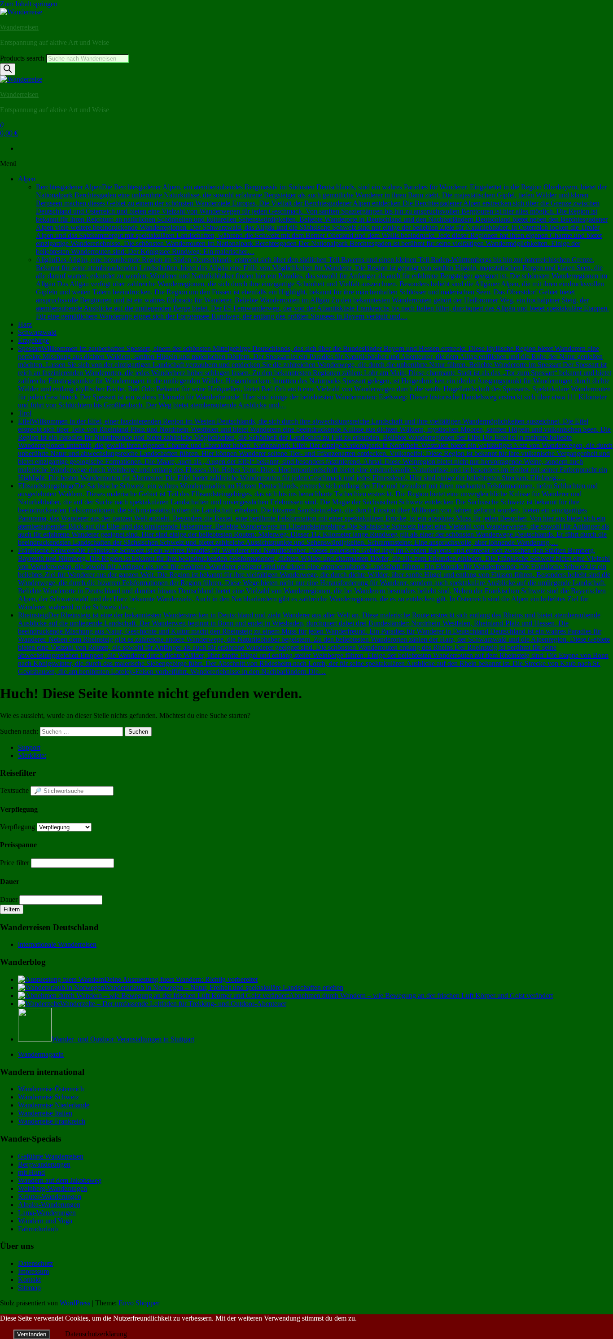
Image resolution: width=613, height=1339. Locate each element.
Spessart (314, 377)
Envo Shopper (138, 1303)
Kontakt (29, 1279)
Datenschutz (35, 1263)
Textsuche (14, 790)
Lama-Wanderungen (47, 1212)
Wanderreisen (19, 27)
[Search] (7, 69)
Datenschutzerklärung (96, 1334)
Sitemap (29, 1287)
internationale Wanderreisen (57, 944)
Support (29, 747)
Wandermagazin (41, 1054)
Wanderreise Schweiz (48, 1097)
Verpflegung (17, 827)
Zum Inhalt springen (28, 4)
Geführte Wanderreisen (50, 1156)
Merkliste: (32, 755)
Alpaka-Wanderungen (49, 1204)
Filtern (12, 909)
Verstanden (31, 1334)
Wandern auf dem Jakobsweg (59, 1180)
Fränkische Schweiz (314, 579)
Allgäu (322, 288)
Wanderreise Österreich (51, 1089)
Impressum (33, 1271)
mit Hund (31, 1172)
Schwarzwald (37, 332)
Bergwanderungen (44, 1164)
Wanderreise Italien (45, 1113)
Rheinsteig (314, 643)
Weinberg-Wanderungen (52, 1188)
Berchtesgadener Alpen (322, 219)
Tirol (24, 413)
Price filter (14, 862)
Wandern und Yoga (45, 1221)
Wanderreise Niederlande (53, 1105)
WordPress (75, 1303)
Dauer (9, 899)
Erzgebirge (33, 340)
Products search (23, 58)
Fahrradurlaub (38, 1229)
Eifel (315, 449)
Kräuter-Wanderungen (49, 1196)
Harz (25, 324)
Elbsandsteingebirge (313, 514)
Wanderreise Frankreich (51, 1121)
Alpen (26, 179)
